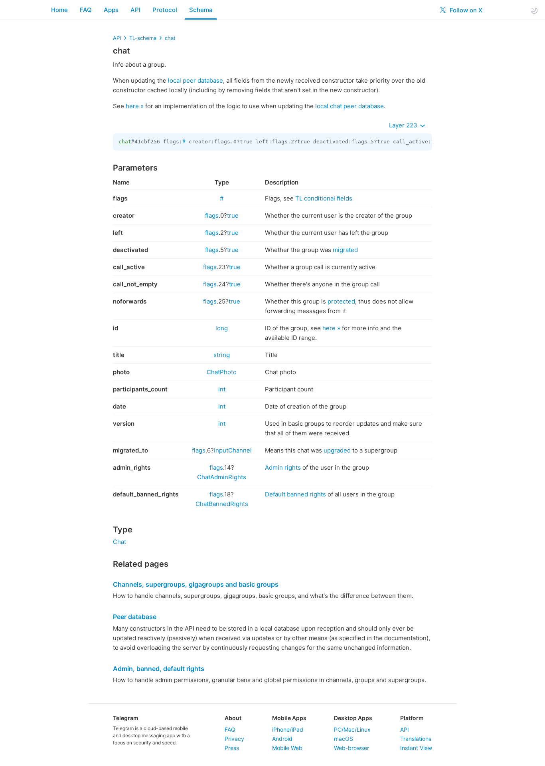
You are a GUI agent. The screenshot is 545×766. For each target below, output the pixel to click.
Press (232, 747)
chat (170, 38)
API (135, 10)
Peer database (134, 617)
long (221, 328)
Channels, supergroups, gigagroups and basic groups (195, 584)
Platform (412, 717)
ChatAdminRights (221, 477)
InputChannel (233, 450)
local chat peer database (349, 106)
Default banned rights (295, 494)
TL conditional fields (323, 198)
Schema (201, 10)
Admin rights (283, 467)
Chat (119, 542)
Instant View (416, 747)
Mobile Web (287, 747)
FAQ (86, 10)
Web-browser (351, 747)
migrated (345, 250)
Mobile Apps (289, 717)
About (233, 717)
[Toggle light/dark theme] (534, 10)
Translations (415, 738)
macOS (343, 738)
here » (135, 106)
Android (282, 738)
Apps (111, 10)
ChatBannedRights (221, 504)
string (221, 355)
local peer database (195, 80)
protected (341, 301)
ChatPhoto (222, 372)
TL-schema (142, 38)
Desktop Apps (353, 717)
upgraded (337, 450)
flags (212, 215)
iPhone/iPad (287, 729)
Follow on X (465, 10)
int (221, 389)
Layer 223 (404, 125)
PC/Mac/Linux (352, 729)
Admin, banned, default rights (158, 669)
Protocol (164, 10)
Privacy (234, 738)
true (233, 215)
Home (59, 10)
